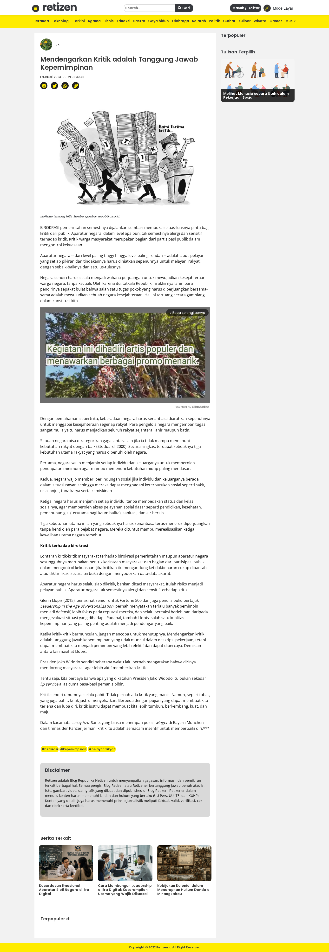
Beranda (41, 21)
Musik (290, 21)
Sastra (139, 21)
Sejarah (199, 21)
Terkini (79, 21)
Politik (214, 21)
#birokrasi (49, 749)
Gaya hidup (158, 21)
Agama (94, 21)
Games (276, 21)
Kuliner (244, 21)
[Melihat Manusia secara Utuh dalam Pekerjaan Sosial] (258, 80)
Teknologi (61, 21)
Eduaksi (123, 21)
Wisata (260, 21)
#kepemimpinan (73, 749)
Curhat (229, 21)
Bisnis (109, 21)
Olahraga (180, 21)
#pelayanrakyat (102, 749)
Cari (185, 8)
